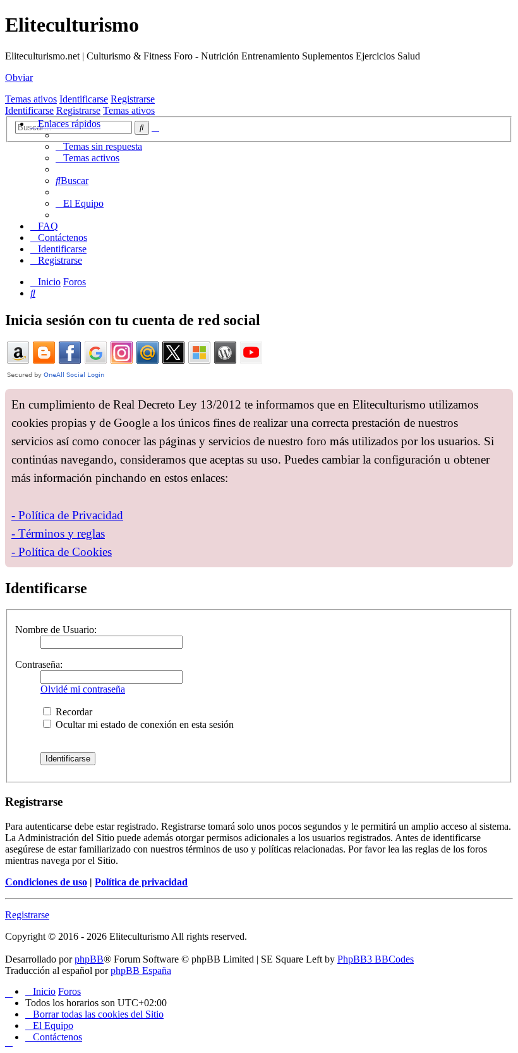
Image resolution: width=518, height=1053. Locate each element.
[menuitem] (99, 146)
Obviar (19, 77)
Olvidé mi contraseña (82, 689)
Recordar (72, 711)
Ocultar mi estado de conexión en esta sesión (143, 724)
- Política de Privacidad (67, 515)
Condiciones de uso (46, 882)
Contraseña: (39, 664)
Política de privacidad (141, 882)
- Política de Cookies (61, 551)
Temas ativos (31, 99)
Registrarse (133, 99)
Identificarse (83, 99)
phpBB (89, 959)
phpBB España (141, 970)
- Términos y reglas (58, 533)
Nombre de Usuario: (56, 629)
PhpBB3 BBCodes (375, 959)
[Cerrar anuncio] (503, 399)
